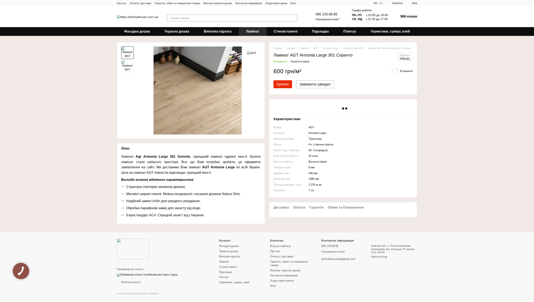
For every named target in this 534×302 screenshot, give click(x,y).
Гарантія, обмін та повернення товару (177, 3)
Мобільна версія (131, 282)
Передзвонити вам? (327, 19)
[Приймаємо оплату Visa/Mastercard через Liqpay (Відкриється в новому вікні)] (147, 274)
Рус (381, 3)
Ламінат (252, 31)
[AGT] (251, 53)
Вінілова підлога (218, 31)
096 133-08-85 (326, 14)
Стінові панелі (285, 31)
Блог (293, 3)
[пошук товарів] (294, 18)
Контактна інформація (248, 3)
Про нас (121, 3)
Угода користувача (276, 3)
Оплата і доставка (140, 3)
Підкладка (320, 31)
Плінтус (349, 31)
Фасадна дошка (137, 31)
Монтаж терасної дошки (217, 3)
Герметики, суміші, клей (390, 31)
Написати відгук (300, 61)
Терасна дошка (176, 31)
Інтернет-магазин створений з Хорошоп (138, 293)
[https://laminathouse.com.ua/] (133, 248)
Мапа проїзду (379, 256)
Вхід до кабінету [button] (280, 246)
